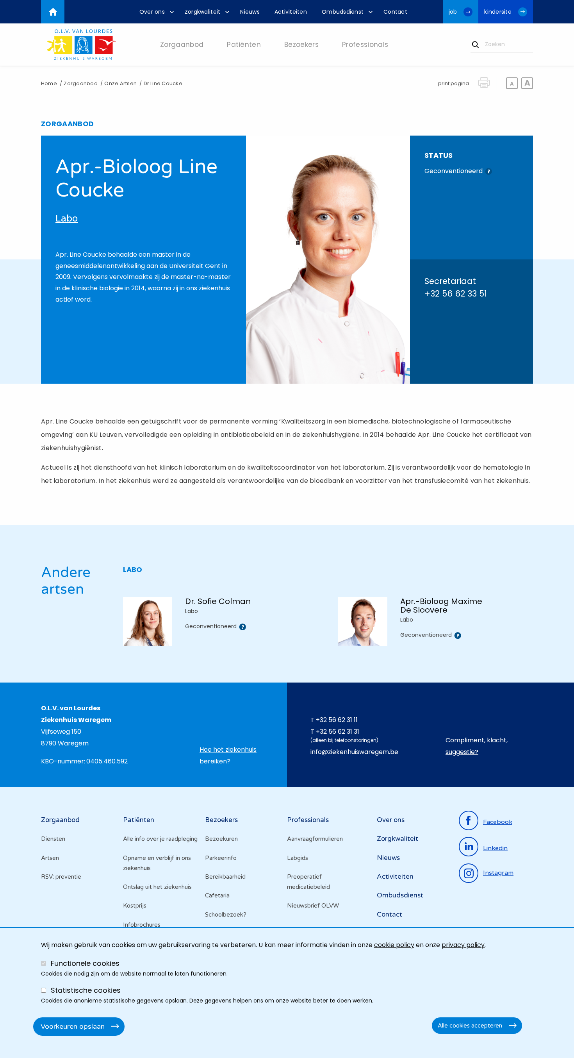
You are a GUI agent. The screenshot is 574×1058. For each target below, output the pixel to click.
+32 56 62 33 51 (455, 293)
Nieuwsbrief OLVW (313, 905)
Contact (389, 914)
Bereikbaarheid (225, 876)
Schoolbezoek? (225, 914)
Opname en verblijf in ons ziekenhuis (157, 863)
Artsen (50, 857)
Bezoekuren (221, 838)
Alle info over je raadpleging (160, 838)
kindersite (498, 12)
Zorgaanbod (80, 83)
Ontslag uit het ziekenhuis (157, 886)
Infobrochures (141, 924)
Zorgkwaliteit (397, 839)
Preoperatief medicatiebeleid (308, 881)
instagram (498, 873)
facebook (497, 822)
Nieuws (388, 858)
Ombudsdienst (400, 895)
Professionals (308, 820)
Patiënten (138, 820)
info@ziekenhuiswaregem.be (354, 751)
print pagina (453, 83)
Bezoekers (221, 820)
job (453, 12)
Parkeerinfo (221, 857)
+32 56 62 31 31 (337, 731)
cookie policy (394, 944)
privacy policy (463, 944)
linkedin (495, 848)
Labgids (297, 857)
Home (49, 83)
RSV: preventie (61, 876)
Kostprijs (134, 905)
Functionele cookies (85, 963)
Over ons (391, 820)
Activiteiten (395, 876)
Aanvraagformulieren (315, 838)
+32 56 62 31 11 (337, 719)
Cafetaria (217, 895)
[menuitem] (154, 11)
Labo (66, 218)
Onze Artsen (120, 83)
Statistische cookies (86, 990)
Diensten (53, 838)
